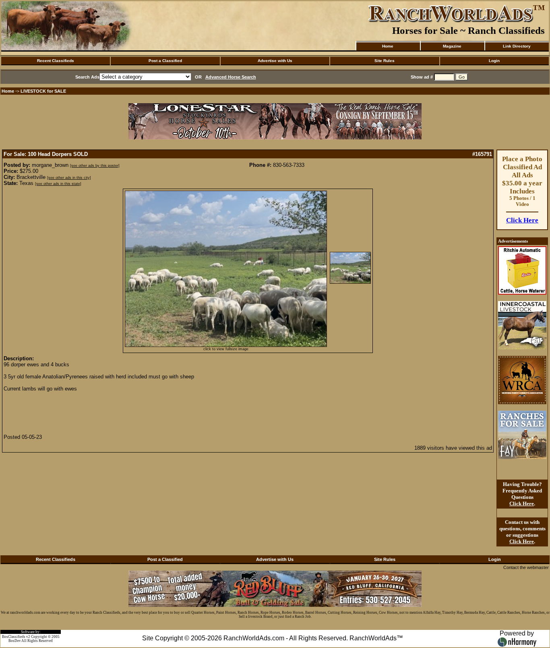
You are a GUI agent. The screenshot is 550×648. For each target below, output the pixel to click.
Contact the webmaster (526, 567)
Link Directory (517, 46)
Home (387, 46)
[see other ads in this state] (58, 184)
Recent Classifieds (55, 60)
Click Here (522, 220)
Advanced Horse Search (230, 77)
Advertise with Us (275, 60)
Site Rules (384, 60)
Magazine (452, 46)
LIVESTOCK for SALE (43, 91)
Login (494, 60)
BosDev (14, 641)
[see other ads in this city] (69, 178)
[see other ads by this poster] (95, 166)
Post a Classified (165, 60)
